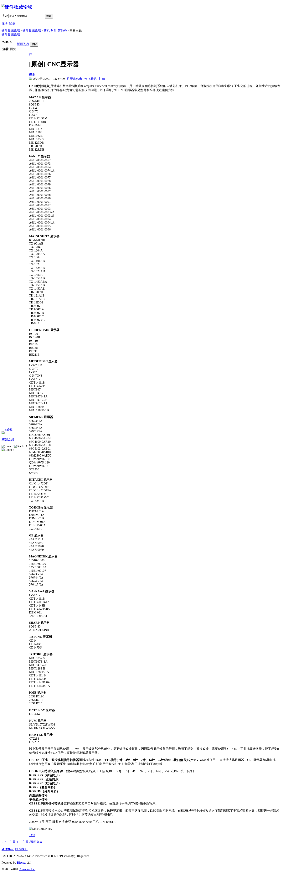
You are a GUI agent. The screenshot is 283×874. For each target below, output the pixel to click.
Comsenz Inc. (27, 869)
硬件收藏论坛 (11, 30)
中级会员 (8, 439)
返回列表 (23, 44)
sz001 (9, 429)
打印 (102, 78)
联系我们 (21, 849)
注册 (5, 23)
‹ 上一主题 (9, 842)
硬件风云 (8, 849)
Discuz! (22, 862)
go (30, 53)
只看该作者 (74, 78)
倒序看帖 (90, 78)
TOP (32, 835)
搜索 (5, 16)
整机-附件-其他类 (55, 30)
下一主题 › (23, 842)
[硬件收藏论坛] (17, 6)
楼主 (32, 74)
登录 (12, 23)
